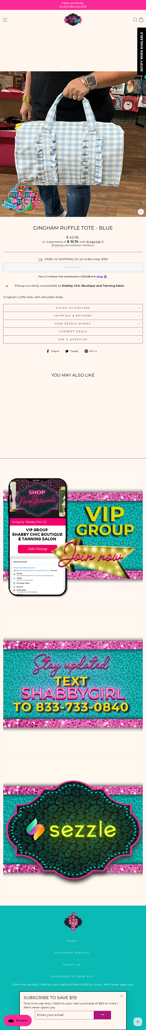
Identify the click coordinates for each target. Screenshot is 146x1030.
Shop (72, 941)
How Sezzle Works (73, 323)
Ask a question (73, 339)
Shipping (57, 245)
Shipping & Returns (73, 315)
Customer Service (72, 952)
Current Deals (73, 331)
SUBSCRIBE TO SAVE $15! (72, 976)
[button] (73, 242)
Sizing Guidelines (73, 308)
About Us (72, 964)
